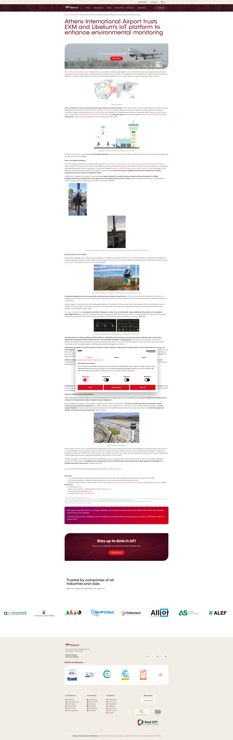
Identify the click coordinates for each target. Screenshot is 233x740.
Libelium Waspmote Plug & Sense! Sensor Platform (130, 168)
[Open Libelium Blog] (146, 8)
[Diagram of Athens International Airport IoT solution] (116, 133)
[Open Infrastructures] (103, 8)
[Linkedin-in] (148, 656)
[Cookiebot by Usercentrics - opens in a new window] (147, 351)
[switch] (106, 379)
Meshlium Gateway (153, 482)
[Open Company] (133, 8)
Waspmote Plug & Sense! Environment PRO (93, 115)
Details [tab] (116, 357)
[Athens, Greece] (116, 90)
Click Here (116, 58)
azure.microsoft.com (87, 493)
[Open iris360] (111, 8)
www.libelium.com (89, 503)
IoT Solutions (70, 696)
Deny (90, 387)
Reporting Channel (149, 736)
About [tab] (144, 357)
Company (110, 696)
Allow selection (116, 387)
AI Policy (158, 736)
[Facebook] (165, 656)
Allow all (142, 387)
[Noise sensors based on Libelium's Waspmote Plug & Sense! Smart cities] (116, 277)
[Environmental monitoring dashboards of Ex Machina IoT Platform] (116, 325)
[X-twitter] (152, 656)
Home (66, 15)
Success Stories (73, 15)
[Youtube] (157, 656)
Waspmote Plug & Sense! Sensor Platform (128, 482)
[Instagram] (161, 656)
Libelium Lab (154, 2)
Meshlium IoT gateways (153, 115)
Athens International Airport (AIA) (76, 72)
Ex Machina (108, 110)
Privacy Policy (118, 736)
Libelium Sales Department (112, 469)
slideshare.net (106, 489)
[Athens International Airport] (116, 428)
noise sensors (69, 262)
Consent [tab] (89, 357)
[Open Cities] (90, 8)
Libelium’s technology (97, 112)
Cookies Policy (127, 736)
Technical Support (142, 2)
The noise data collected (73, 312)
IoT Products (92, 696)
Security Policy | (138, 736)
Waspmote (110, 482)
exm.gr (79, 487)
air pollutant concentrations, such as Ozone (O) (123, 164)
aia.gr (90, 491)
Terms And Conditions (106, 736)
